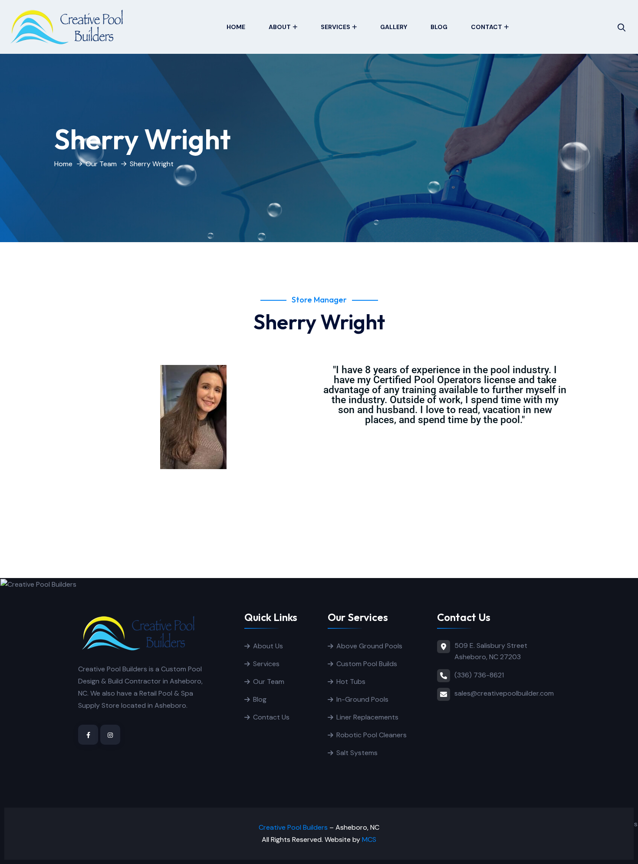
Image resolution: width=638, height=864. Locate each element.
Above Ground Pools (369, 645)
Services (335, 27)
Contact (486, 27)
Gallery (393, 27)
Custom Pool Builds (366, 663)
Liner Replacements (367, 717)
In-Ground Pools (362, 699)
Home (236, 27)
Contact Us (271, 717)
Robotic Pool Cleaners (371, 734)
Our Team (101, 163)
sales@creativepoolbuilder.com (504, 693)
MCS (369, 839)
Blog (439, 27)
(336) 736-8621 (479, 675)
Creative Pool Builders (293, 827)
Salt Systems (357, 752)
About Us (268, 645)
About (280, 27)
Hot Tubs (350, 681)
